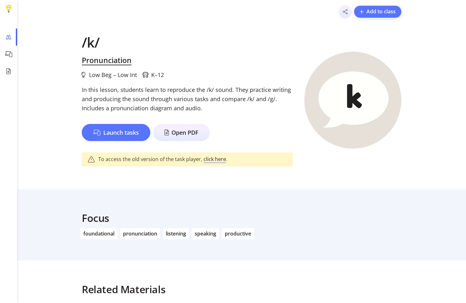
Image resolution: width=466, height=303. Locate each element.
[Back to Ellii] (8, 8)
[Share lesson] (345, 12)
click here (215, 159)
